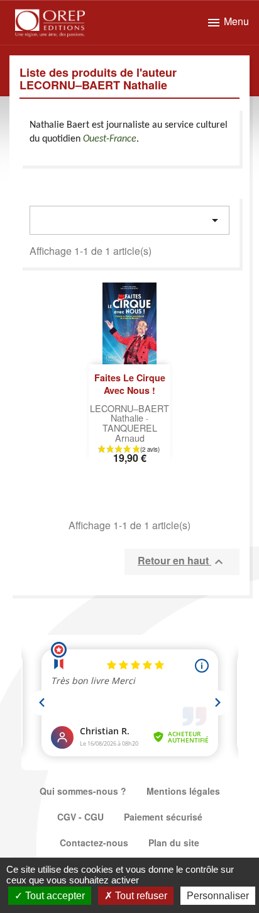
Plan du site (173, 842)
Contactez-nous (94, 842)
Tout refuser (140, 895)
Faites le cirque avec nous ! (129, 383)
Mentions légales (183, 791)
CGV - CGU (80, 816)
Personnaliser (218, 895)
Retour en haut (182, 561)
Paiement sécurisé (163, 816)
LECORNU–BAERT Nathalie (129, 413)
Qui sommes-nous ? (83, 791)
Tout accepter (54, 895)
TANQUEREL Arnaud (129, 432)
